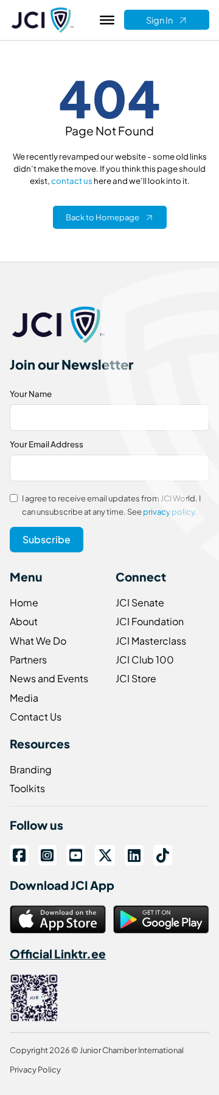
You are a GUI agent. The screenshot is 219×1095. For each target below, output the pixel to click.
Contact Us (35, 716)
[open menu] (107, 20)
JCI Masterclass (151, 640)
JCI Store (136, 678)
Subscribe (47, 539)
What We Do (38, 640)
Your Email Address (46, 444)
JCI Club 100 (145, 659)
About (24, 621)
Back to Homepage (102, 217)
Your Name (31, 393)
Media (24, 697)
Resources (40, 743)
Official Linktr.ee (58, 953)
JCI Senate (140, 602)
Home (24, 602)
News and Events (49, 678)
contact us (71, 180)
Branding (31, 769)
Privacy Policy (35, 1069)
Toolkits (27, 788)
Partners (28, 659)
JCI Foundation (150, 621)
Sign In (159, 20)
